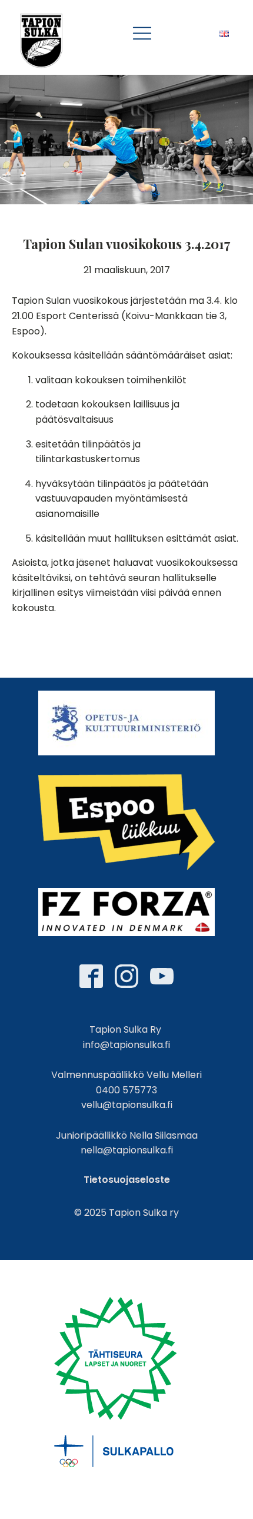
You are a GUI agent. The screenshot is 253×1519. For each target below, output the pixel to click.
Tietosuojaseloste (127, 1179)
